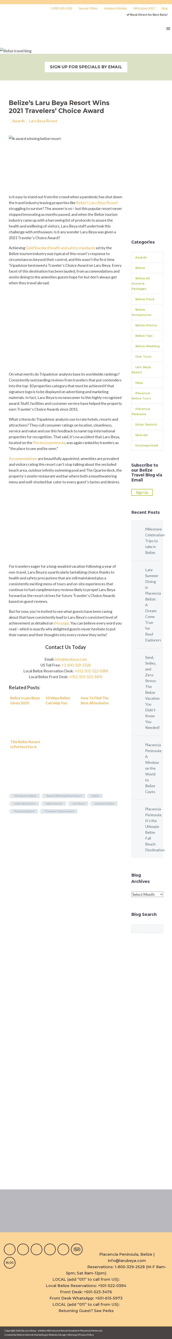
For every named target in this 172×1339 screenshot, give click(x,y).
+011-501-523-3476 (85, 676)
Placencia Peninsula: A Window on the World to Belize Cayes (153, 768)
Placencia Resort (24, 811)
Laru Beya (79, 803)
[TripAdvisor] (77, 1249)
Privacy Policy (86, 1334)
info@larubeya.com (71, 659)
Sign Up (142, 492)
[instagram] (23, 1249)
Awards (18, 120)
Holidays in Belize (115, 8)
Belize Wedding (147, 346)
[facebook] (10, 1249)
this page (61, 623)
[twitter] (50, 1249)
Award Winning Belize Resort (64, 795)
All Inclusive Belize (25, 795)
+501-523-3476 (98, 1292)
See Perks (104, 1311)
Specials (141, 435)
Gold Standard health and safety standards (60, 247)
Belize (95, 795)
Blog (165, 8)
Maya (139, 382)
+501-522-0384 (112, 1285)
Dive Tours (143, 356)
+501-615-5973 (108, 1298)
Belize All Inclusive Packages (141, 283)
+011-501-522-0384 (91, 671)
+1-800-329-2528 (76, 665)
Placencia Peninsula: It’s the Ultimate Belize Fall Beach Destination (154, 829)
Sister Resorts (146, 424)
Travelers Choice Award (59, 811)
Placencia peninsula (49, 442)
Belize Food (144, 299)
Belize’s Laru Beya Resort (97, 202)
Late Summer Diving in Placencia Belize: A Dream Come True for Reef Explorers (153, 604)
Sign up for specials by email (86, 67)
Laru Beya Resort (43, 120)
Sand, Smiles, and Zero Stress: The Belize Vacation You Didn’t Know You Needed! (152, 692)
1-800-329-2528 (61, 8)
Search (158, 928)
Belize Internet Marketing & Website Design (41, 1334)
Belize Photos (146, 325)
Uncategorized (146, 445)
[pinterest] (63, 1249)
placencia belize (104, 803)
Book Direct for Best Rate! (149, 14)
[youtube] (36, 1249)
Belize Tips (144, 335)
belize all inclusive (25, 803)
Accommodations (23, 458)
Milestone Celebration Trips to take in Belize (154, 541)
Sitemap (72, 1334)
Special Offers (88, 8)
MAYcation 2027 (144, 8)
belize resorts (54, 803)
